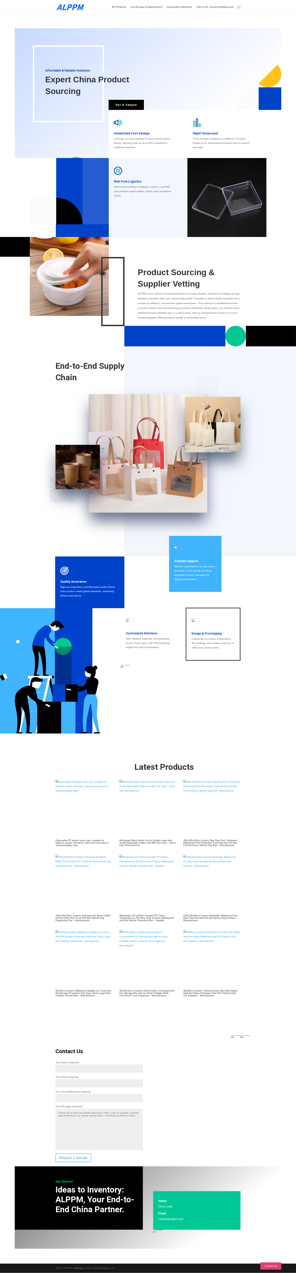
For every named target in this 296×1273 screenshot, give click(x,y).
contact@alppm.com (170, 1219)
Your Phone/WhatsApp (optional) (73, 1091)
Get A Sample (126, 104)
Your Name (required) (67, 1062)
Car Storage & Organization (146, 7)
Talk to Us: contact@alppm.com (215, 7)
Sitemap (78, 1268)
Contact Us (271, 1266)
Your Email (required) (67, 1077)
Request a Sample (73, 1158)
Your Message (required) (69, 1106)
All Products (119, 7)
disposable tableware (179, 7)
